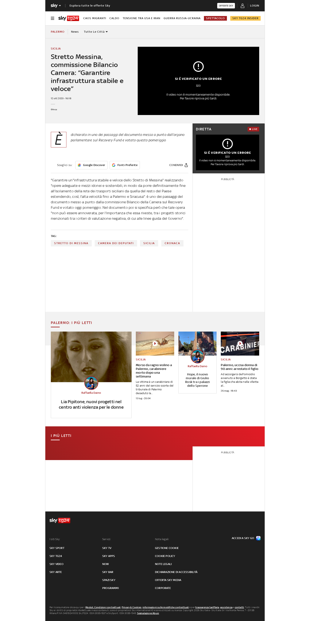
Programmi (110, 588)
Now (105, 564)
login (254, 5)
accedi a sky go (243, 538)
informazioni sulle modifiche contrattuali (166, 607)
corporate (163, 588)
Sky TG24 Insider (245, 18)
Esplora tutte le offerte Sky (90, 5)
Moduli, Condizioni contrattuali (103, 607)
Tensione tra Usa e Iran (141, 18)
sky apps (108, 556)
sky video (56, 564)
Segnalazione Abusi (148, 613)
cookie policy (165, 556)
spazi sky (108, 580)
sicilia (149, 243)
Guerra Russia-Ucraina (182, 18)
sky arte (56, 572)
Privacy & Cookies (132, 607)
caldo (114, 18)
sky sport (57, 548)
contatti (239, 607)
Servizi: (106, 539)
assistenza (226, 607)
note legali (163, 564)
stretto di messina (71, 243)
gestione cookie (167, 548)
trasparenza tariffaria (207, 607)
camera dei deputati (116, 243)
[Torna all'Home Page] (68, 18)
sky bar (107, 572)
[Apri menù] (52, 18)
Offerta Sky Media (168, 580)
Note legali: (162, 539)
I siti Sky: (55, 539)
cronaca (172, 243)
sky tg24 (56, 556)
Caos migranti (94, 18)
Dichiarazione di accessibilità (176, 572)
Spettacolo (215, 18)
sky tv (106, 548)
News (75, 31)
